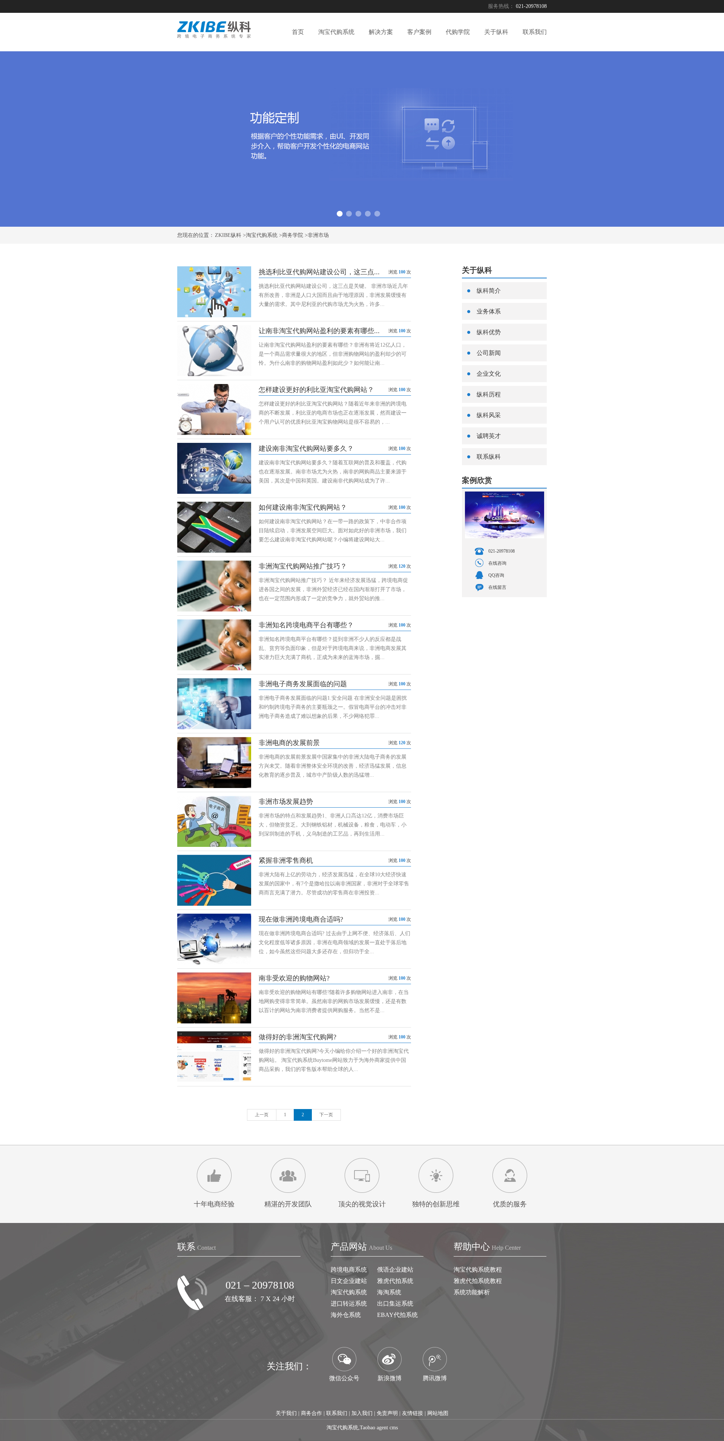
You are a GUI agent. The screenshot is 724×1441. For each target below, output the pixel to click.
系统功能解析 (472, 1292)
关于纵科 (496, 32)
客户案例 (419, 32)
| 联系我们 (335, 1413)
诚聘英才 (489, 436)
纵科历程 (489, 394)
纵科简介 (489, 290)
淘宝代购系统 (336, 32)
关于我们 (286, 1413)
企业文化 (489, 373)
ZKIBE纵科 (228, 235)
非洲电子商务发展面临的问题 (303, 684)
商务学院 (292, 235)
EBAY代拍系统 (397, 1315)
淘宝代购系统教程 (478, 1269)
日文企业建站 (349, 1281)
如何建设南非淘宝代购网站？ (303, 507)
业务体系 (489, 311)
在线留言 (497, 587)
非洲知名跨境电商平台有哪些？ (306, 625)
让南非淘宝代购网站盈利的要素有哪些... (319, 331)
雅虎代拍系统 (395, 1281)
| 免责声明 (386, 1413)
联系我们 (535, 32)
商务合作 (311, 1413)
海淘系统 (389, 1292)
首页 (298, 32)
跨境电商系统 (349, 1269)
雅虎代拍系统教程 (478, 1281)
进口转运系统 (349, 1303)
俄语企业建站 (395, 1269)
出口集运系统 (395, 1303)
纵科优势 (489, 332)
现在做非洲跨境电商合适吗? (301, 919)
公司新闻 (489, 353)
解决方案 (381, 32)
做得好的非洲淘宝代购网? (297, 1037)
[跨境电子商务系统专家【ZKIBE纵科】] (214, 36)
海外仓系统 (346, 1315)
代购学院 (458, 32)
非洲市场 (318, 235)
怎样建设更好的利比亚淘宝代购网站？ (316, 389)
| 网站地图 (436, 1413)
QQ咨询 (496, 575)
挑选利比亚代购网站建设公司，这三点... (319, 272)
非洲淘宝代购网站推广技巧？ (303, 566)
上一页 (261, 1114)
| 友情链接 (411, 1413)
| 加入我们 (361, 1413)
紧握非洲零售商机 (286, 860)
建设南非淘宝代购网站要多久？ (306, 448)
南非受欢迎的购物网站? (294, 978)
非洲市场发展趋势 (286, 801)
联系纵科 (489, 456)
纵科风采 (489, 415)
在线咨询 (497, 563)
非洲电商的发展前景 (289, 743)
